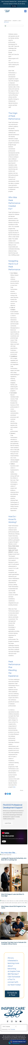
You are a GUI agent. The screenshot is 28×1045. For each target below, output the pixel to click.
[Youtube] (20, 1021)
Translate (13, 1029)
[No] (26, 1039)
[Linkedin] (10, 794)
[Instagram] (11, 1021)
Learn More (8, 823)
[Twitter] (8, 794)
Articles (6, 22)
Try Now (14, 6)
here (14, 787)
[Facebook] (5, 794)
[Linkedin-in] (16, 1021)
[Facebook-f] (7, 1021)
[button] (25, 11)
